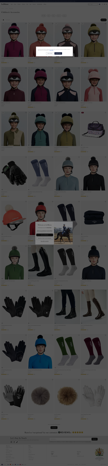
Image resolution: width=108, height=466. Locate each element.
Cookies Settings (49, 53)
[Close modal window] (71, 223)
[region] (54, 51)
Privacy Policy (51, 50)
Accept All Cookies (58, 53)
